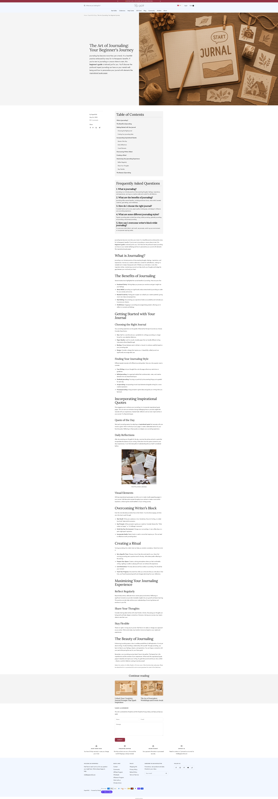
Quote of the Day (122, 141)
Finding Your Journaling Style (125, 134)
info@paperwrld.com (89, 775)
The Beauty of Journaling (124, 173)
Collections (122, 11)
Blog (145, 11)
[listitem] (90, 127)
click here (143, 487)
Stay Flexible (121, 169)
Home (85, 15)
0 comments (94, 120)
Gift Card (138, 11)
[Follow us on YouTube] (188, 768)
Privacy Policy (147, 712)
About (165, 11)
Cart (192, 6)
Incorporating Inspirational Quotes (127, 138)
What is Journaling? (122, 120)
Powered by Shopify (96, 790)
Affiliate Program (118, 772)
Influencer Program (118, 777)
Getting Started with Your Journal (126, 127)
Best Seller (114, 11)
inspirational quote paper (98, 73)
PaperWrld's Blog (92, 15)
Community (151, 11)
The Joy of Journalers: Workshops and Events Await (152, 699)
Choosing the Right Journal (125, 131)
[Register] (166, 773)
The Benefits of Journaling (124, 124)
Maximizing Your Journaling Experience (128, 159)
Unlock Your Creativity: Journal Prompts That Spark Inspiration (125, 700)
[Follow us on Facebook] (176, 768)
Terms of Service (158, 712)
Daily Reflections (122, 145)
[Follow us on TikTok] (192, 768)
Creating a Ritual (121, 155)
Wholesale (116, 775)
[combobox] (180, 5)
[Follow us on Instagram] (180, 768)
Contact (115, 767)
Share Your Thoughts (123, 166)
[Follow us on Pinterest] (184, 768)
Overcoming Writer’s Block (125, 152)
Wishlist (159, 11)
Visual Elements (122, 148)
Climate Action (117, 783)
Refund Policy (133, 772)
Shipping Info (133, 767)
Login (185, 6)
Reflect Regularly (122, 162)
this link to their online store (152, 665)
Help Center (130, 11)
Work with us (116, 780)
